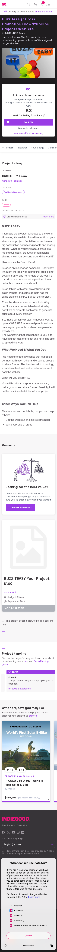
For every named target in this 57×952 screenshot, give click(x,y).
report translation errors (28, 853)
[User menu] (48, 4)
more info (7, 180)
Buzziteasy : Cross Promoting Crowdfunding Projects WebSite (25, 24)
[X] (8, 832)
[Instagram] (18, 832)
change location (43, 11)
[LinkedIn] (22, 832)
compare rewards (20, 507)
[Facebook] (3, 832)
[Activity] (42, 4)
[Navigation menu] (54, 4)
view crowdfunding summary (29, 133)
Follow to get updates (19, 688)
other (6, 205)
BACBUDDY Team (15, 33)
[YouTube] (13, 832)
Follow (28, 122)
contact (18, 180)
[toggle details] (49, 800)
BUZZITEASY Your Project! (27, 578)
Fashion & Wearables (13, 192)
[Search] (28, 4)
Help (26, 661)
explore (33, 715)
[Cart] (35, 4)
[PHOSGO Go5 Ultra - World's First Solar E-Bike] (26, 745)
